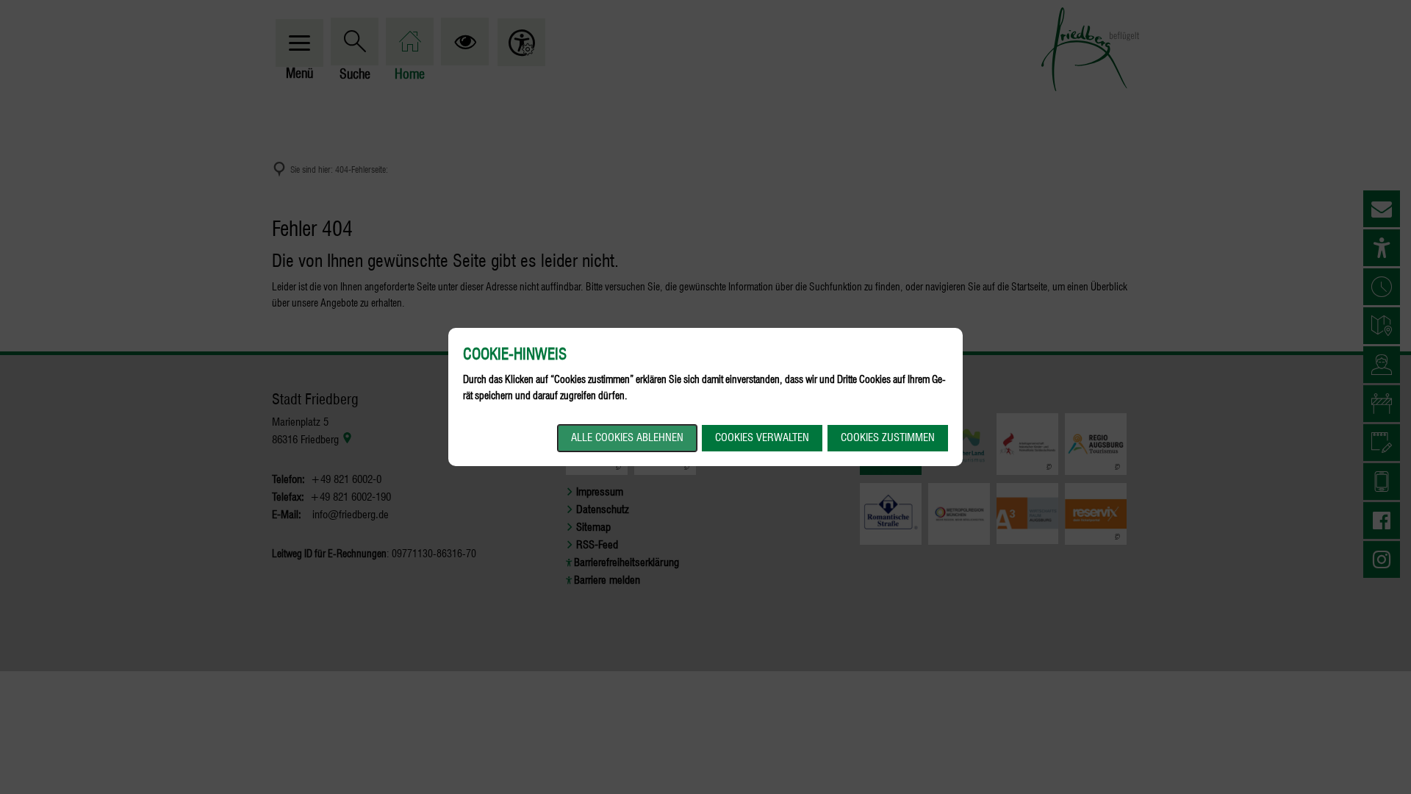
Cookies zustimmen (888, 437)
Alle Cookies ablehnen (627, 437)
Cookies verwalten (762, 437)
